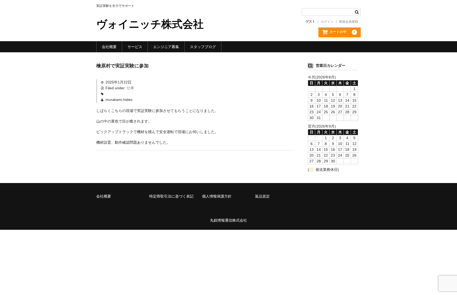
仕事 (130, 88)
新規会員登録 (348, 22)
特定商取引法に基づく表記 (171, 196)
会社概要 (109, 47)
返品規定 (262, 196)
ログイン (327, 22)
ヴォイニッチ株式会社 (150, 24)
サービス (134, 47)
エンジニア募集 (166, 47)
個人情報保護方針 (217, 196)
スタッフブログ (203, 47)
